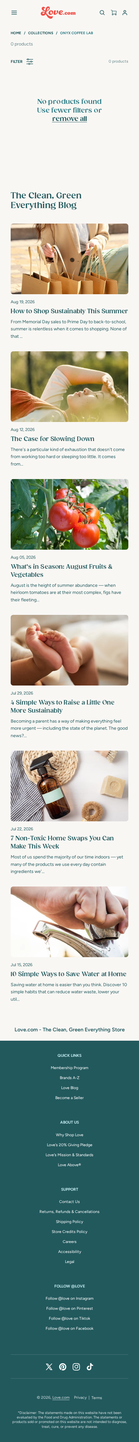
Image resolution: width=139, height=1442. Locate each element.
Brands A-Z (70, 1078)
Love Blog (69, 1088)
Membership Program (69, 1068)
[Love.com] (58, 12)
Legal (69, 1261)
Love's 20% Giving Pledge (69, 1145)
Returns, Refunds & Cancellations (69, 1211)
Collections (40, 33)
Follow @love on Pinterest (69, 1308)
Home (16, 33)
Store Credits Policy (69, 1231)
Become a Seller (69, 1098)
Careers (70, 1241)
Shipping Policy (69, 1221)
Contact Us (69, 1201)
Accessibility (69, 1251)
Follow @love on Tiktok (69, 1318)
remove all (69, 119)
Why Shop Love (69, 1135)
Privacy (80, 1397)
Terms (96, 1398)
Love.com (61, 1397)
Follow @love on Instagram (69, 1298)
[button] (14, 12)
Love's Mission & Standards (69, 1155)
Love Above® (69, 1165)
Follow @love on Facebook (69, 1328)
